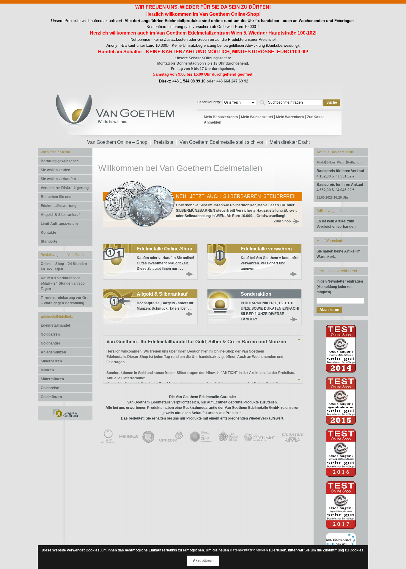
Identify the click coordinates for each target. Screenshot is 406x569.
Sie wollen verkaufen (58, 179)
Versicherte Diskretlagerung (65, 188)
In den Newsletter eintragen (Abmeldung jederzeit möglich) (340, 286)
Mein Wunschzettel (257, 117)
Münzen (47, 370)
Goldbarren (50, 334)
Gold (321, 162)
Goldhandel (50, 343)
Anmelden (212, 122)
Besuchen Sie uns (56, 197)
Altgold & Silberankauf (162, 294)
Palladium (355, 162)
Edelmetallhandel (55, 325)
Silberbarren (51, 361)
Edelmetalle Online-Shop (164, 248)
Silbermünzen (52, 379)
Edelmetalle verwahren (266, 248)
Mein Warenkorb (290, 117)
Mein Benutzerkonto (221, 117)
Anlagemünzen (53, 352)
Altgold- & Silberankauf (60, 215)
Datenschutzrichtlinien (249, 550)
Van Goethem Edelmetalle (115, 114)
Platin (341, 162)
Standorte (49, 241)
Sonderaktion (256, 294)
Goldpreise (50, 388)
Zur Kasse (316, 117)
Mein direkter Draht (290, 142)
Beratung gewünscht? (59, 161)
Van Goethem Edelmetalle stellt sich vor (221, 142)
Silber (330, 162)
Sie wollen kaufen (55, 170)
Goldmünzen (51, 397)
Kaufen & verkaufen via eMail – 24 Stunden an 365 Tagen (63, 283)
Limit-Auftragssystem (59, 224)
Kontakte (48, 232)
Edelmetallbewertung (58, 206)
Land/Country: (209, 102)
